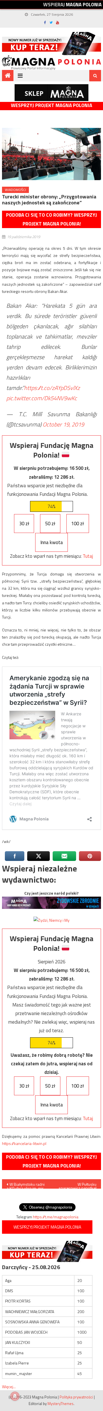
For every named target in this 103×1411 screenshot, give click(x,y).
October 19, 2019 (63, 424)
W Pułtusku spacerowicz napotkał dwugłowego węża (77, 1185)
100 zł (77, 523)
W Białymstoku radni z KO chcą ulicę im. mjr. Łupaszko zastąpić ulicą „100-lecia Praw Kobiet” (26, 1185)
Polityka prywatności (76, 1397)
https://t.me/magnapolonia (55, 1217)
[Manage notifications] (14, 1396)
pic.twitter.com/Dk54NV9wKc (41, 398)
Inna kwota (51, 542)
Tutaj (88, 556)
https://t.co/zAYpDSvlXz (52, 387)
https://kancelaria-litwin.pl (24, 1143)
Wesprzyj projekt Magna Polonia (51, 105)
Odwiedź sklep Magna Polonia (51, 92)
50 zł (50, 523)
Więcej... (9, 1387)
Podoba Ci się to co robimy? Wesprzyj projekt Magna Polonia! (51, 219)
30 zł (24, 523)
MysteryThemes (60, 1403)
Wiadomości (15, 189)
